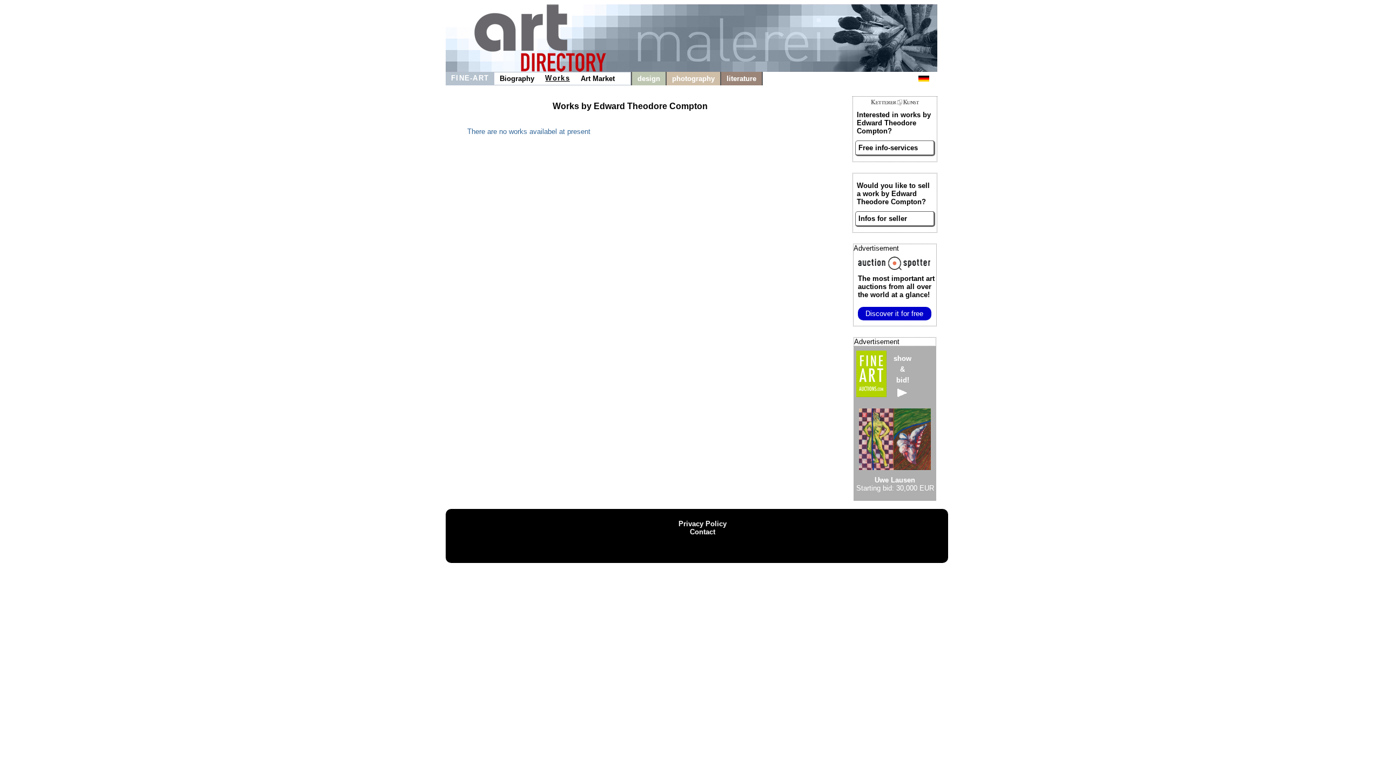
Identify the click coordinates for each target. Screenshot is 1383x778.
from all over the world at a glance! (896, 286)
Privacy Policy (703, 524)
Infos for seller (882, 218)
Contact (702, 532)
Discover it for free (894, 314)
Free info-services (888, 148)
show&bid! (902, 369)
